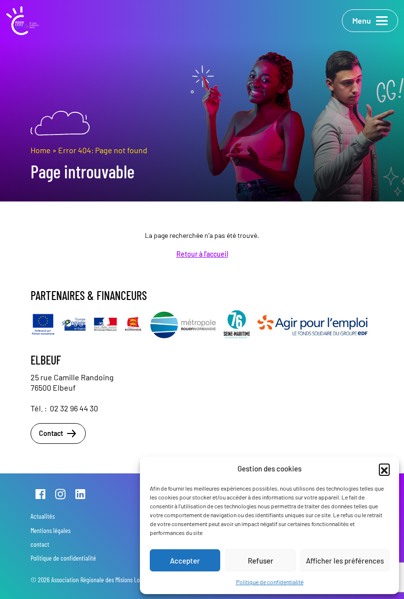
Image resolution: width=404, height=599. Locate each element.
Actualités (43, 516)
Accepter (185, 560)
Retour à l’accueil (202, 254)
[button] (384, 469)
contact (40, 544)
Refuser (260, 560)
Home (41, 150)
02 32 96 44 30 (74, 408)
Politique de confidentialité (269, 581)
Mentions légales (50, 530)
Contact (51, 433)
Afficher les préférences (345, 560)
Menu (361, 20)
